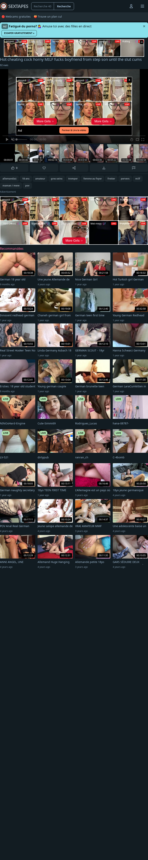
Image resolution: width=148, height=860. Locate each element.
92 (4, 65)
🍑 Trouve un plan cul (48, 16)
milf (137, 178)
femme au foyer (92, 178)
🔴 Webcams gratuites (16, 16)
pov (27, 185)
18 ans (25, 178)
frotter (111, 178)
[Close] (144, 26)
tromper (73, 178)
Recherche (64, 6)
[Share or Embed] (74, 168)
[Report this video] (134, 168)
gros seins (56, 178)
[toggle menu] (122, 6)
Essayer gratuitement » (19, 33)
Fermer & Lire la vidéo (74, 130)
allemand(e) (9, 178)
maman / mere (11, 185)
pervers (125, 178)
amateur (40, 178)
